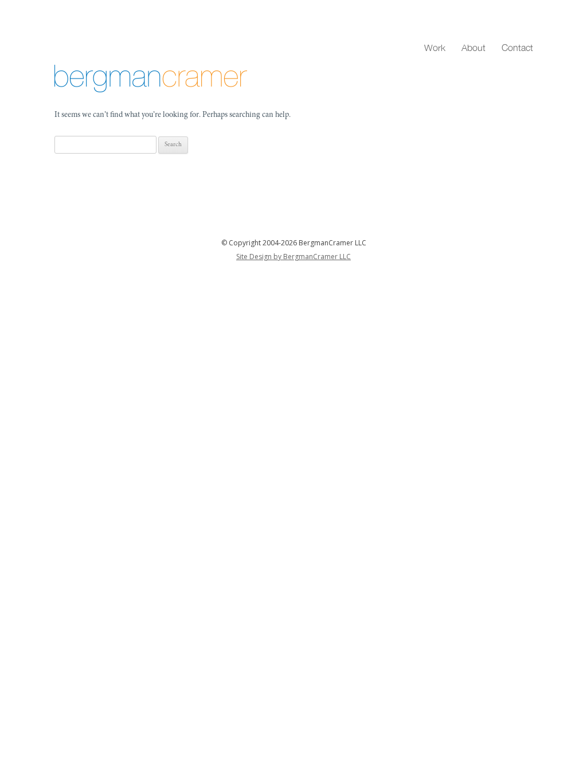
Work (434, 47)
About (473, 47)
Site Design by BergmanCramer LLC (293, 256)
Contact (517, 47)
